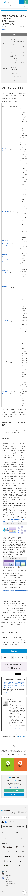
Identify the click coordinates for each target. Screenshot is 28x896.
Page (5, 43)
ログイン (14, 794)
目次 (14, 34)
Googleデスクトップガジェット (5, 243)
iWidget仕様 (14, 58)
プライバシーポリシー (10, 883)
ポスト (18, 674)
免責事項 (7, 877)
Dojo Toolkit (14, 60)
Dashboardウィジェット (5, 273)
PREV (5, 657)
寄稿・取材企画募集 (7, 826)
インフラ (23, 6)
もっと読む (5, 692)
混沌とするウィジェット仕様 (17, 53)
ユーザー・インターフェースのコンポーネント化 (18, 44)
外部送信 (7, 885)
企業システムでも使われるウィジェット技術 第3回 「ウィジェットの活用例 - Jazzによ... (14, 682)
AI (6, 6)
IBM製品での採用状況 (16, 76)
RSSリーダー (15, 74)
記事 (17, 832)
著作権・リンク (9, 873)
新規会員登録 (14, 791)
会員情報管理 (8, 875)
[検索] (2, 6)
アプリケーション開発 (13, 6)
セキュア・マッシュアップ (18, 62)
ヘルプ (7, 871)
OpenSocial (5, 212)
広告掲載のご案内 (21, 826)
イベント (3, 838)
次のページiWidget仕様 (14, 650)
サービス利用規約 (9, 881)
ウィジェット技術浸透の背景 (17, 41)
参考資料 (13, 80)
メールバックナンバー (15, 787)
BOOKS (18, 838)
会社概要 (7, 879)
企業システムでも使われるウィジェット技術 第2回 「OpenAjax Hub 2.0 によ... (14, 686)
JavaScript (3, 29)
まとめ (12, 78)
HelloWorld (14, 69)
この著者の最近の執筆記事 (15, 729)
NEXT (23, 657)
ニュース (3, 832)
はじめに (13, 39)
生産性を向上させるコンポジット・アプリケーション (14, 520)
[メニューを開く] (2, 2)
